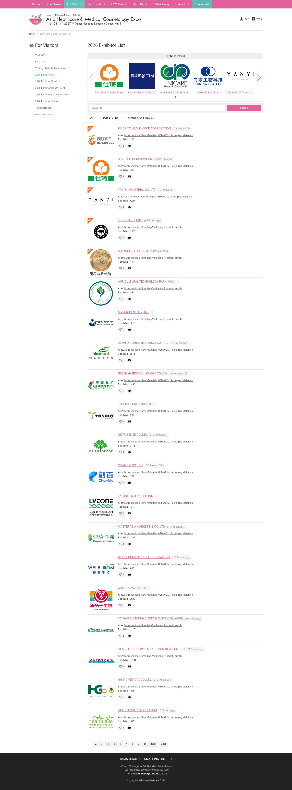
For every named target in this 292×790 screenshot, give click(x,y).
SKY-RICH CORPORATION (135, 159)
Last (163, 743)
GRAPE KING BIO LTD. (132, 587)
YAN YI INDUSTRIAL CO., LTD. (137, 189)
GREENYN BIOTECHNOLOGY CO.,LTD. (142, 373)
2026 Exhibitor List (45, 74)
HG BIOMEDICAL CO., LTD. (135, 679)
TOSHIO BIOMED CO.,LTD (134, 404)
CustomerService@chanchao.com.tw (149, 773)
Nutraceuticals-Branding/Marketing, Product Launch (153, 227)
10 (145, 743)
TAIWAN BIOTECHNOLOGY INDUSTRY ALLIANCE (150, 618)
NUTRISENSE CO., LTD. (133, 434)
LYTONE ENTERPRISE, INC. (136, 496)
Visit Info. (40, 55)
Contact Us (182, 4)
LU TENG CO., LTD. (130, 220)
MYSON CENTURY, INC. (133, 312)
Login (246, 19)
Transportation (43, 107)
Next (153, 743)
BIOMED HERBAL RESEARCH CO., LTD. (143, 342)
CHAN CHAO (159, 780)
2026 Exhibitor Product (47, 81)
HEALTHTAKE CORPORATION (137, 710)
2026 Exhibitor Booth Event (50, 88)
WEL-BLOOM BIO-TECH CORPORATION (144, 557)
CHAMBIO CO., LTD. (130, 465)
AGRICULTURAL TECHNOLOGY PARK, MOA (146, 281)
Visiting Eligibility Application (50, 68)
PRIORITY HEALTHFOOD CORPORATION (144, 128)
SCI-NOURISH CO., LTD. (133, 251)
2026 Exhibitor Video (46, 101)
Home (36, 4)
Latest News (53, 4)
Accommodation (44, 114)
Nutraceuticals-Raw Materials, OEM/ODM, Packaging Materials (158, 135)
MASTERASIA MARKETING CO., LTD (141, 526)
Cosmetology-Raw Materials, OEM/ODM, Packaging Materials (158, 196)
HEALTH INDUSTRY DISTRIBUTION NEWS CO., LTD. (151, 649)
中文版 (259, 19)
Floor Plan (40, 61)
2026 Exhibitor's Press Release (52, 94)
